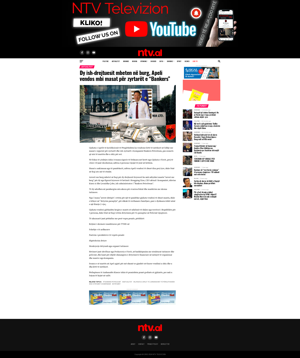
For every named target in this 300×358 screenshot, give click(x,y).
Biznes (187, 61)
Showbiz (170, 61)
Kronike (126, 61)
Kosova (134, 61)
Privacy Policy (152, 344)
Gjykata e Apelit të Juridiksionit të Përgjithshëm (154, 282)
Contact (141, 344)
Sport (179, 61)
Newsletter (165, 344)
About (133, 344)
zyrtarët (117, 284)
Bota (161, 61)
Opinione (143, 61)
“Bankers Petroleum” (112, 282)
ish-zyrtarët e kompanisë (100, 284)
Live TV (195, 61)
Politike (106, 61)
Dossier (153, 61)
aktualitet (127, 282)
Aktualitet (116, 61)
